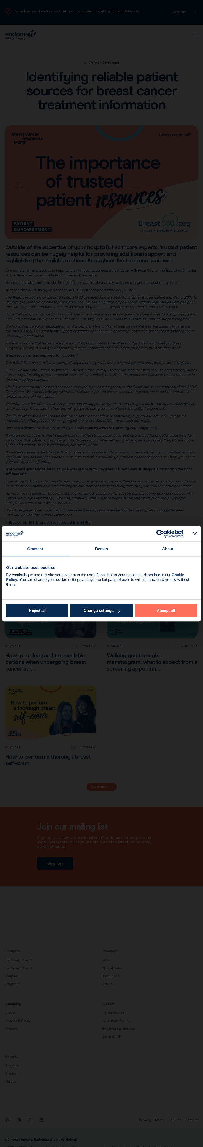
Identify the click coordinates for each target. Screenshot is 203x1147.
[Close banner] (195, 533)
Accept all (166, 610)
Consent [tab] (35, 548)
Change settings (99, 610)
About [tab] (168, 548)
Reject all (37, 610)
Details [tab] (101, 548)
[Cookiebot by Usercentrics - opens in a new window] (160, 534)
